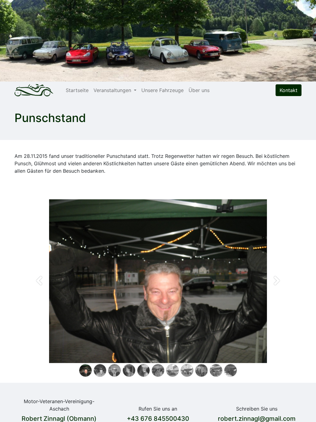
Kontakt (288, 90)
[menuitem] (77, 90)
